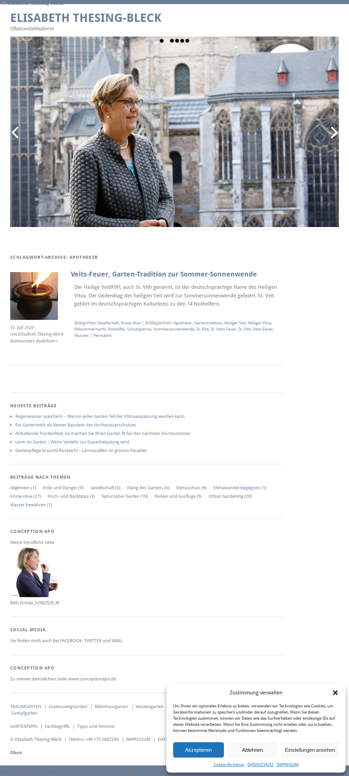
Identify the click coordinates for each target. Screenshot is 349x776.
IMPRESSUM (288, 764)
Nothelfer (116, 329)
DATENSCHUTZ (260, 764)
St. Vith (244, 329)
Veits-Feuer (263, 329)
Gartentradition (208, 323)
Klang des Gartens (145, 487)
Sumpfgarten (24, 713)
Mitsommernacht (90, 329)
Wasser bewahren (28, 504)
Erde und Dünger (60, 487)
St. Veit (202, 329)
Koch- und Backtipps (68, 496)
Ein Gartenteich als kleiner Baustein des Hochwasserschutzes (75, 424)
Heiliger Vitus (259, 323)
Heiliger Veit (235, 323)
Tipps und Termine (96, 726)
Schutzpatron (139, 329)
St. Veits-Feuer (223, 329)
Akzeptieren (198, 750)
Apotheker (182, 323)
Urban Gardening (226, 496)
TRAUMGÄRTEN (25, 706)
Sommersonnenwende (173, 329)
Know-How (131, 323)
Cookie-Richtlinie (229, 764)
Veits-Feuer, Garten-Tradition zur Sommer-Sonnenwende (164, 274)
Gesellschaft (108, 323)
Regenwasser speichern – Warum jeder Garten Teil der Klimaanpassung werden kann (100, 416)
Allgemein (20, 487)
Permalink (102, 335)
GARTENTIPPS (23, 726)
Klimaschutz (188, 487)
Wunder (81, 335)
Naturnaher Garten (120, 496)
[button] (335, 692)
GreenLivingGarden (68, 706)
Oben (16, 752)
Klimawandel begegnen (236, 487)
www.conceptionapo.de (92, 678)
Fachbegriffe (57, 726)
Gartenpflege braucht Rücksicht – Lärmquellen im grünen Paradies (81, 450)
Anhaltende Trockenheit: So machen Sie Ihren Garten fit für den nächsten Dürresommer (102, 433)
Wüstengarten (150, 706)
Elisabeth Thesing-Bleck (86, 18)
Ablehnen (252, 750)
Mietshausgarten (111, 706)
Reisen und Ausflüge (175, 496)
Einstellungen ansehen (310, 750)
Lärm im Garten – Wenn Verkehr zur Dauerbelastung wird (72, 442)
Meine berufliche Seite (32, 542)
